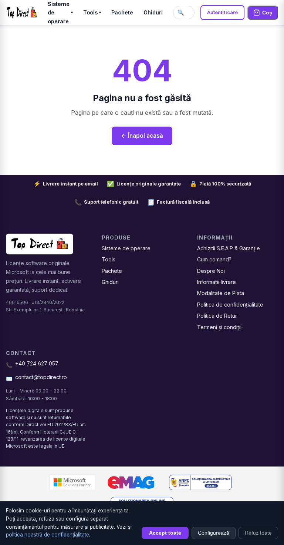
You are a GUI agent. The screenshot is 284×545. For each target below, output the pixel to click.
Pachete (122, 12)
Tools (92, 12)
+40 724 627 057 (36, 363)
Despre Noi (211, 271)
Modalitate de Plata (220, 293)
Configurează (213, 533)
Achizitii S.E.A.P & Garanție (228, 248)
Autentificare (222, 12)
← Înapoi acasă (142, 135)
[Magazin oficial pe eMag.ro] (131, 482)
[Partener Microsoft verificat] (72, 482)
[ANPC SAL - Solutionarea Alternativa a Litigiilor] (200, 482)
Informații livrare (216, 282)
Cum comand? (214, 259)
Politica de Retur (217, 315)
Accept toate (165, 533)
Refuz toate (258, 533)
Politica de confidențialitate (230, 304)
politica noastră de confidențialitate (47, 535)
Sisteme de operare (126, 248)
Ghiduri (153, 12)
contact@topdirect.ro (41, 377)
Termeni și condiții (219, 327)
